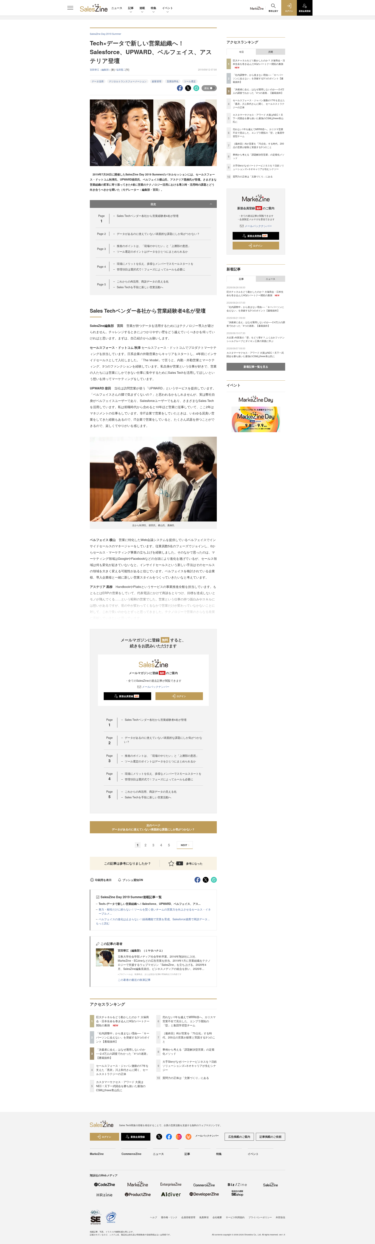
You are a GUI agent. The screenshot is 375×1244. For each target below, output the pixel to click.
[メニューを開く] (70, 8)
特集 (153, 8)
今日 (241, 52)
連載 (142, 8)
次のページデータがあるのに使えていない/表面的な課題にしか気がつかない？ (153, 827)
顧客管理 (156, 81)
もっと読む (103, 923)
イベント (167, 8)
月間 (270, 52)
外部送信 (280, 1217)
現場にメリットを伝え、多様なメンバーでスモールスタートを (155, 264)
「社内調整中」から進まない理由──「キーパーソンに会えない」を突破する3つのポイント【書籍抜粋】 (123, 1037)
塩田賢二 (121, 69)
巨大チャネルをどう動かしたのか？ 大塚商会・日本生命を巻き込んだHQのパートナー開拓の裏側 (122, 1021)
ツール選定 (190, 81)
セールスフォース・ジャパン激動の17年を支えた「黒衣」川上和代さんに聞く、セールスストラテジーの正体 (122, 1070)
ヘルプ (153, 1217)
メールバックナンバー (155, 687)
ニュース (116, 8)
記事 (131, 8)
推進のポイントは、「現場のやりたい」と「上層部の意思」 (154, 246)
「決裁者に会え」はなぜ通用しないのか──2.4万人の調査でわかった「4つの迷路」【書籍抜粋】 (122, 1053)
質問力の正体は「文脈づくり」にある (185, 1078)
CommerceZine (131, 1154)
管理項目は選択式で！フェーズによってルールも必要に (151, 269)
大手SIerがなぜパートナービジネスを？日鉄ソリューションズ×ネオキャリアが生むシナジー (189, 1066)
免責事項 (204, 1217)
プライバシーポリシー (260, 1217)
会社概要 (217, 1217)
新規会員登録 (128, 696)
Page (101, 234)
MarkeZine (97, 1154)
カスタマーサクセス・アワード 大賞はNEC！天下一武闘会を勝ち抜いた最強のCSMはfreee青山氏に (121, 1086)
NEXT (184, 845)
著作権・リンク (169, 1217)
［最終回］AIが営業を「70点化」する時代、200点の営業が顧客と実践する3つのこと (188, 1037)
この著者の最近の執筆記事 (134, 980)
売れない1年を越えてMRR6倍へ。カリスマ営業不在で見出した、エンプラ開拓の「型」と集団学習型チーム (189, 1021)
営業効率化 (173, 81)
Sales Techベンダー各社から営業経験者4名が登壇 (148, 216)
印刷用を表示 (103, 880)
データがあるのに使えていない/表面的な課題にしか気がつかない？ (158, 234)
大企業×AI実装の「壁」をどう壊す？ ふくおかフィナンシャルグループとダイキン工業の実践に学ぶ (256, 339)
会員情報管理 (188, 1217)
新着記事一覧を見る (256, 366)
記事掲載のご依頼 (270, 1136)
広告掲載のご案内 (239, 1136)
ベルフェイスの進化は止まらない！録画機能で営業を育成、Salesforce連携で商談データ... (154, 919)
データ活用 (98, 81)
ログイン (181, 696)
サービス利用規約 (235, 1217)
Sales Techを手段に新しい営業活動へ (140, 287)
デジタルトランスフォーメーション (127, 81)
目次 (153, 204)
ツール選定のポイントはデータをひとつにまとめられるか (152, 251)
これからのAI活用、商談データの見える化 (143, 281)
